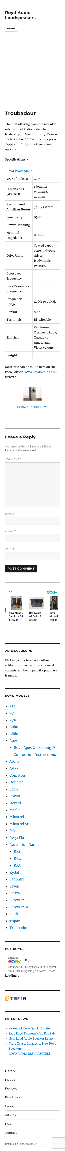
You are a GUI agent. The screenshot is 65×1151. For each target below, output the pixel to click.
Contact (11, 1132)
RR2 (17, 858)
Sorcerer (16, 900)
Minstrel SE (19, 824)
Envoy (14, 796)
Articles (10, 1115)
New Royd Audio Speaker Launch (32, 1038)
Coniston (17, 775)
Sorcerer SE (19, 907)
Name (10, 513)
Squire (14, 914)
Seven (14, 886)
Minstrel (16, 817)
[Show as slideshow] (32, 407)
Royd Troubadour (19, 171)
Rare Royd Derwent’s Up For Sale (32, 1033)
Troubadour (19, 928)
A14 (12, 706)
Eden (13, 789)
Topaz (14, 921)
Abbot (14, 727)
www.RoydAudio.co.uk (41, 372)
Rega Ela (16, 838)
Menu (11, 28)
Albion (15, 734)
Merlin (15, 810)
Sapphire (17, 879)
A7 (11, 713)
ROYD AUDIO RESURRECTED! (29, 1053)
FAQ (8, 1124)
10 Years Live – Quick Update (29, 1028)
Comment (13, 459)
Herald (15, 803)
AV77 (13, 768)
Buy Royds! (13, 1097)
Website (11, 549)
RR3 (17, 865)
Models (10, 1079)
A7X (12, 720)
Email (10, 531)
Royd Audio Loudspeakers (20, 15)
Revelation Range (24, 844)
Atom (14, 761)
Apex (13, 741)
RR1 (17, 851)
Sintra (14, 893)
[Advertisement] (32, 75)
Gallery (10, 1106)
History (10, 1071)
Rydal (14, 872)
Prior (13, 831)
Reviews (11, 1088)
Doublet (16, 782)
